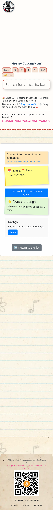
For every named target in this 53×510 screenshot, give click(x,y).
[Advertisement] (26, 32)
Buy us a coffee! (30, 104)
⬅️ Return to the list (26, 247)
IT (28, 70)
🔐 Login (8, 75)
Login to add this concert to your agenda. (26, 193)
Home (6, 70)
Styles (38, 505)
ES (15, 70)
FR (22, 70)
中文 (40, 161)
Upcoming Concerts (26, 500)
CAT (43, 70)
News (14, 505)
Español (17, 161)
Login (13, 232)
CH (35, 70)
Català (33, 161)
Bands (25, 505)
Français (26, 161)
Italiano (9, 161)
